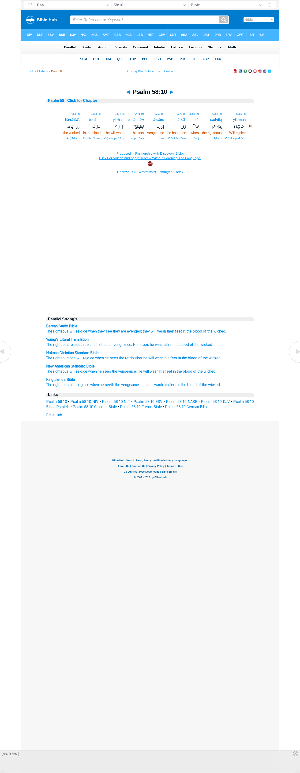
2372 (179, 113)
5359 (157, 113)
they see (105, 331)
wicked (215, 358)
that (87, 344)
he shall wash (152, 385)
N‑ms (161, 138)
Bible (31, 71)
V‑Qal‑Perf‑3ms (177, 138)
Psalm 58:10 (56, 401)
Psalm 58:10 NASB (182, 401)
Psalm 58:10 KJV (215, 401)
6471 (137, 113)
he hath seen (101, 344)
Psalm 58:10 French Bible (141, 407)
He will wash (148, 371)
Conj (196, 138)
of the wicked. (214, 331)
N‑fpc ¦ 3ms (137, 138)
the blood (189, 358)
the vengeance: (127, 385)
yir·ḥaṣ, (118, 120)
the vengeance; (124, 371)
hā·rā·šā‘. (72, 120)
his (167, 358)
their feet (174, 331)
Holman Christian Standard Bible (72, 353)
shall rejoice (79, 385)
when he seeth (102, 385)
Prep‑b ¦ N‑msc (92, 138)
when (92, 331)
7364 (118, 113)
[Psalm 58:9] (6, 362)
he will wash (153, 358)
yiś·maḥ (239, 120)
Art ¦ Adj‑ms (73, 138)
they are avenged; (127, 331)
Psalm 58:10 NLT (116, 401)
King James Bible (60, 379)
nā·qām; (157, 120)
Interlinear (42, 71)
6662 (215, 113)
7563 (73, 113)
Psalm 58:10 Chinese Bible (95, 407)
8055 (239, 113)
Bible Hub (54, 415)
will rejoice (78, 331)
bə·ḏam (95, 120)
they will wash (154, 331)
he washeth (159, 344)
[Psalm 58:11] (294, 362)
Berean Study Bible (61, 326)
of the (203, 358)
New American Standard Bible (70, 366)
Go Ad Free (10, 753)
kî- (197, 120)
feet (173, 358)
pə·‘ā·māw (136, 120)
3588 (192, 113)
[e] (244, 113)
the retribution (130, 358)
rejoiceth (76, 344)
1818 (94, 113)
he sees (111, 358)
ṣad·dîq (216, 120)
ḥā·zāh (181, 120)
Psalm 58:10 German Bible (186, 407)
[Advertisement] (150, 272)
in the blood (192, 331)
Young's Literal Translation (67, 339)
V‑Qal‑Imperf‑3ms (235, 138)
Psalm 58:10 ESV (148, 401)
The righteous (57, 331)
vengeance (121, 344)
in (179, 358)
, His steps (140, 344)
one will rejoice (82, 358)
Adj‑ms (218, 138)
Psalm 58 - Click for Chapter (72, 101)
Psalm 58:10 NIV (84, 401)
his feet (165, 371)
